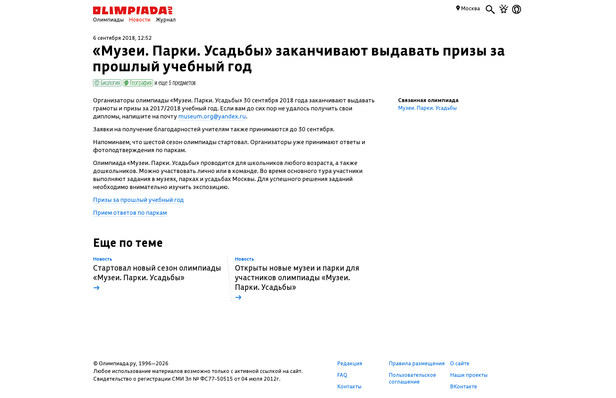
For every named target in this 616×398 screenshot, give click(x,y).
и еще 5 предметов (175, 82)
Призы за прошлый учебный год (138, 199)
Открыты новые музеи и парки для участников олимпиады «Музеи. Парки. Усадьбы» (297, 279)
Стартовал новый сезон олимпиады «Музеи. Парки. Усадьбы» (157, 274)
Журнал (166, 19)
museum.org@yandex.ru (212, 116)
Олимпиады (108, 19)
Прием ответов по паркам (130, 212)
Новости (139, 19)
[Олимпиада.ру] (132, 10)
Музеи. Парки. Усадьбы (427, 108)
